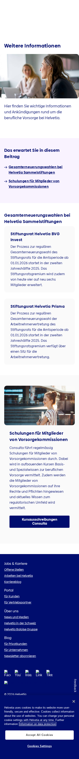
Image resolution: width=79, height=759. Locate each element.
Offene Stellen (14, 570)
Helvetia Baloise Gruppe (20, 629)
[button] (39, 522)
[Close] (73, 701)
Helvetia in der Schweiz (20, 623)
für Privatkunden (15, 644)
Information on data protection (37, 724)
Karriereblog (12, 582)
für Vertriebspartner (17, 602)
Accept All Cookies (39, 735)
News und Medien (16, 617)
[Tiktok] (49, 674)
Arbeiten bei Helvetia (18, 576)
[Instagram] (28, 674)
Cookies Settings (39, 746)
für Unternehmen (16, 650)
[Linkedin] (39, 674)
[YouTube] (18, 674)
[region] (39, 727)
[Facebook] (7, 674)
